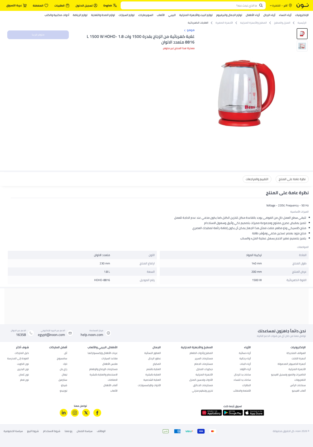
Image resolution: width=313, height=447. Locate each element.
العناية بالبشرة (153, 375)
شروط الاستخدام (51, 431)
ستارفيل (63, 380)
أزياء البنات (245, 364)
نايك (65, 364)
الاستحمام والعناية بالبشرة (104, 375)
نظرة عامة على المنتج (292, 179)
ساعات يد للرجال (242, 375)
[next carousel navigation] (202, 93)
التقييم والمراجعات (257, 179)
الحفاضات (113, 380)
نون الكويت (23, 364)
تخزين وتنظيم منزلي (202, 391)
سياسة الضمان (85, 431)
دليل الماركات (22, 353)
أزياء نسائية (245, 353)
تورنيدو (63, 391)
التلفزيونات (300, 380)
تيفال (64, 375)
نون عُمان (24, 375)
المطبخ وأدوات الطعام (201, 353)
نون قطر (24, 380)
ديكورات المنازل (204, 369)
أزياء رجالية (245, 359)
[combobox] (189, 5)
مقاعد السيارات (109, 359)
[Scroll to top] (9, 435)
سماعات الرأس (298, 386)
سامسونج (62, 359)
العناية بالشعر (153, 369)
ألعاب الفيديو (299, 391)
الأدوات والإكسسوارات (149, 386)
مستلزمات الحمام (203, 364)
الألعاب (114, 391)
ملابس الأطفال (110, 364)
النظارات (246, 386)
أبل (65, 353)
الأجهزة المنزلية (297, 369)
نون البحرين (23, 369)
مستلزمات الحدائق (203, 386)
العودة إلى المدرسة (18, 359)
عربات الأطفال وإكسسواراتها (103, 353)
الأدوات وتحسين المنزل (201, 380)
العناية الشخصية (152, 380)
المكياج (157, 364)
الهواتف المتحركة (296, 353)
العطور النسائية (152, 353)
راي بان (63, 369)
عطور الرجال (154, 359)
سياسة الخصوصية (13, 431)
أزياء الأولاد (245, 369)
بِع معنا (68, 431)
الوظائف (101, 431)
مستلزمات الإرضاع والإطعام (103, 369)
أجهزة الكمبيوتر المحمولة (292, 364)
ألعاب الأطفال (110, 386)
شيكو (64, 386)
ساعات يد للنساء (242, 380)
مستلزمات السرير (204, 359)
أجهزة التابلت (299, 359)
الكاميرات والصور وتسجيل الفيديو (288, 375)
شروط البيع (33, 431)
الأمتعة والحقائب (242, 391)
